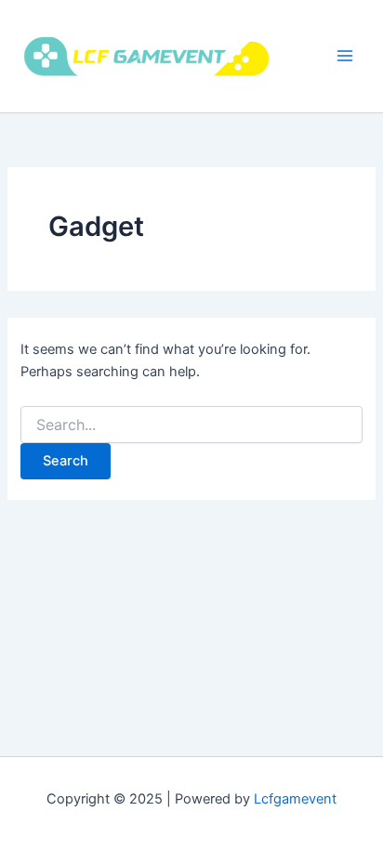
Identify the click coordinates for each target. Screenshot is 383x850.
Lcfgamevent (295, 799)
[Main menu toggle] (344, 55)
